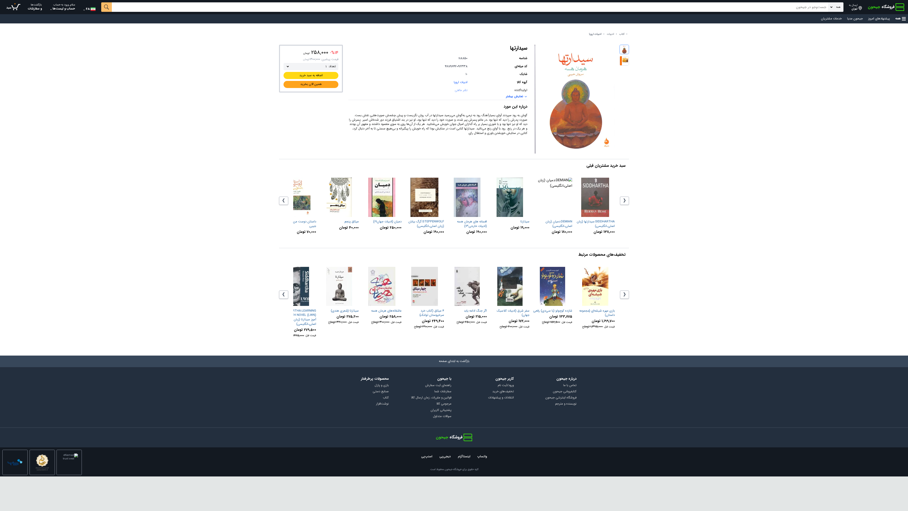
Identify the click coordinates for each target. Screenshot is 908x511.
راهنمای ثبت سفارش (438, 385)
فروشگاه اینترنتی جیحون (560, 398)
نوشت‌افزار (382, 404)
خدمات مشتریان (831, 19)
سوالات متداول (442, 416)
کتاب (621, 34)
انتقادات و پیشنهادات (501, 398)
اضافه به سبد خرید (311, 75)
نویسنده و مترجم (565, 404)
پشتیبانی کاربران (441, 410)
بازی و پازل (382, 385)
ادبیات (610, 34)
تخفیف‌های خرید (503, 391)
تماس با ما (569, 385)
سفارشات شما (442, 391)
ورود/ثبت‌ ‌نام (506, 385)
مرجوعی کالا (443, 404)
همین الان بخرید (311, 84)
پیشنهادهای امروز (879, 19)
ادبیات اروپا (595, 34)
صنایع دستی (381, 391)
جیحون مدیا (855, 19)
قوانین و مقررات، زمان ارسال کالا (431, 398)
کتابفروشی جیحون (564, 391)
